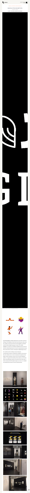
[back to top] (29, 490)
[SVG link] (6, 2)
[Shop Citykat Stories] (27, 2)
